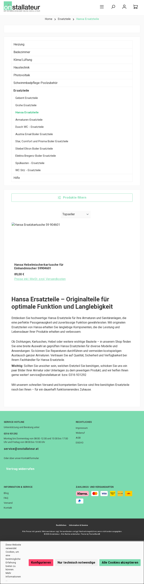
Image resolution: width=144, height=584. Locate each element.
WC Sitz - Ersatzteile (28, 170)
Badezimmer (22, 52)
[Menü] (101, 7)
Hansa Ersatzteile (27, 112)
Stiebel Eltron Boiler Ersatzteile (34, 148)
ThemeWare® (94, 534)
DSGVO (79, 442)
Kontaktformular (30, 458)
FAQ (6, 498)
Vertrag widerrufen (20, 469)
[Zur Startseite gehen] (22, 6)
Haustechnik (22, 67)
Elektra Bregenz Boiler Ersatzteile (35, 155)
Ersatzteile (21, 90)
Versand (8, 502)
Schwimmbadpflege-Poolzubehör (36, 83)
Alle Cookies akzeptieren (120, 562)
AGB (78, 437)
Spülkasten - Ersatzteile (29, 163)
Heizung (19, 44)
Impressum (82, 428)
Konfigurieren (41, 562)
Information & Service (18, 486)
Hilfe (17, 178)
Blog (6, 493)
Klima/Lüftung (23, 60)
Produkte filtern (74, 197)
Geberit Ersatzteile (26, 98)
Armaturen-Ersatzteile (29, 119)
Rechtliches (84, 422)
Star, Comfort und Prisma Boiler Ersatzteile (41, 141)
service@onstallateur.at (21, 449)
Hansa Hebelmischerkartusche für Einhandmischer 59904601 (39, 266)
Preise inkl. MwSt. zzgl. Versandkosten (40, 279)
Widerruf (80, 432)
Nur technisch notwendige (76, 562)
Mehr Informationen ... (13, 577)
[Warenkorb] (135, 7)
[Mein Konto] (124, 7)
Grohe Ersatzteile (26, 105)
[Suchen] (113, 7)
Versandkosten (66, 531)
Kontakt (8, 507)
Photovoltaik (22, 75)
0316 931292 (10, 433)
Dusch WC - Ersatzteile (29, 127)
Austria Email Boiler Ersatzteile (34, 134)
